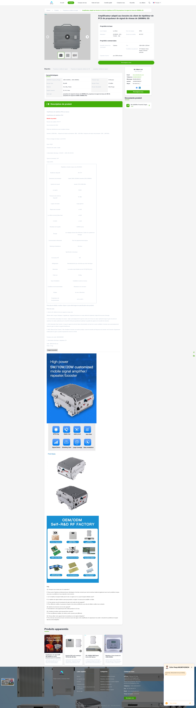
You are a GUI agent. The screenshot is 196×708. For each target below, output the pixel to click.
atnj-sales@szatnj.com (138, 74)
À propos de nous (82, 2)
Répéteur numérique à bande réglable (109, 681)
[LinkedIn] (194, 355)
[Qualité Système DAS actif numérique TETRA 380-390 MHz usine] (73, 644)
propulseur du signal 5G (106, 686)
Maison (78, 676)
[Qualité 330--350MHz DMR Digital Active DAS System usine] (93, 644)
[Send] (190, 703)
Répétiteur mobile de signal (107, 689)
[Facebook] (194, 352)
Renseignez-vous (138, 91)
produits (79, 681)
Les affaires (142, 2)
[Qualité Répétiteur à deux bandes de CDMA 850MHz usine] (113, 644)
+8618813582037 (137, 77)
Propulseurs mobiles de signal (107, 676)
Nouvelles (132, 2)
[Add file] (167, 703)
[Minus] (191, 667)
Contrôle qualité (108, 2)
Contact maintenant (53, 662)
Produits (71, 2)
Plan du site (79, 691)
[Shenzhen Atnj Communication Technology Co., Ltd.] (52, 2)
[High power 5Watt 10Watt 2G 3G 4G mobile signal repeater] (67, 37)
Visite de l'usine (95, 2)
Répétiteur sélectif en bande (107, 679)
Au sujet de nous (81, 679)
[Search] (149, 2)
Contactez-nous (121, 2)
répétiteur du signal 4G (105, 684)
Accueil (62, 2)
